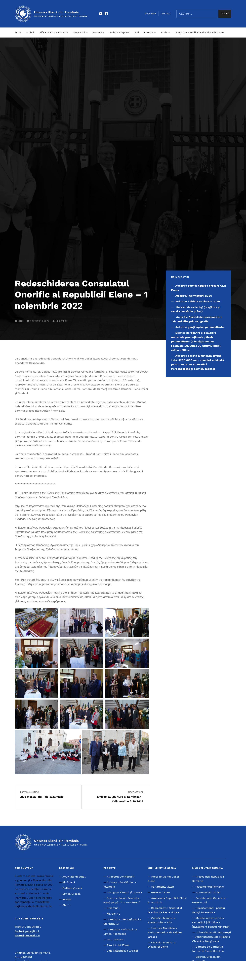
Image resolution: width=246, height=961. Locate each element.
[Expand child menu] (87, 32)
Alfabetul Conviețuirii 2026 (54, 32)
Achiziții (30, 32)
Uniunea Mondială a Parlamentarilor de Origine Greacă (165, 932)
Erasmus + (98, 32)
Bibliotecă (68, 882)
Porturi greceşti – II (27, 935)
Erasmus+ (150, 13)
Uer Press (61, 321)
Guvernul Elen (160, 892)
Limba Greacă (71, 893)
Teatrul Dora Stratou (28, 926)
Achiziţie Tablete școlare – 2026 (197, 301)
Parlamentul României (210, 886)
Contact (166, 13)
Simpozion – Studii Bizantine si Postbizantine (200, 32)
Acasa (18, 32)
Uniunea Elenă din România (56, 12)
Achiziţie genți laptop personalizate (199, 327)
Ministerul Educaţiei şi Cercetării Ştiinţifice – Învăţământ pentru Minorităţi (211, 922)
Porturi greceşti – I (27, 931)
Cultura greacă (72, 888)
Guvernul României (208, 892)
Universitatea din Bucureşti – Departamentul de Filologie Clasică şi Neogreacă (211, 937)
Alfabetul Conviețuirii (120, 876)
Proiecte (148, 32)
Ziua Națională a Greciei (122, 950)
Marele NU (113, 913)
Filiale (164, 32)
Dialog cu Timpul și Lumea (124, 892)
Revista (66, 899)
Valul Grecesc (115, 939)
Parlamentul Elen (162, 886)
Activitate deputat (119, 32)
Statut (66, 905)
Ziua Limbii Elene (118, 945)
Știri (137, 32)
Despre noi (79, 32)
